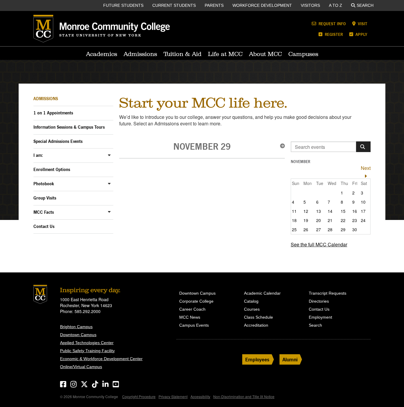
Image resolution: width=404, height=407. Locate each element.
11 (294, 211)
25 (294, 229)
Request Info (331, 23)
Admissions (140, 54)
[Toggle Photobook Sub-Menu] (109, 183)
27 (318, 229)
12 (305, 211)
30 (354, 229)
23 (354, 220)
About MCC (265, 54)
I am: (38, 155)
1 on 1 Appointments (53, 113)
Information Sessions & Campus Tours (69, 127)
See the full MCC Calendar (319, 244)
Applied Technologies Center (87, 342)
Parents (214, 5)
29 (343, 229)
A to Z (335, 5)
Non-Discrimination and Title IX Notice (243, 396)
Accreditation (256, 325)
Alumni (290, 359)
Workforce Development (262, 5)
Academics (101, 54)
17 (363, 211)
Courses (252, 309)
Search (365, 5)
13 (318, 211)
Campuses (303, 54)
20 (318, 220)
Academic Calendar (262, 293)
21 (330, 220)
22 (343, 220)
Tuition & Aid (182, 54)
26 (305, 229)
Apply (360, 34)
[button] (281, 145)
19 (305, 220)
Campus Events (194, 325)
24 (363, 220)
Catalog (251, 301)
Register (333, 34)
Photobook (43, 183)
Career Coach (192, 309)
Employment (320, 317)
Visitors (310, 5)
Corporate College (196, 301)
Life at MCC (225, 54)
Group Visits (44, 198)
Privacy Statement (173, 396)
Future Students (123, 5)
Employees (257, 359)
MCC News (189, 317)
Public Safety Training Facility (87, 350)
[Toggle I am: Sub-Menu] (109, 155)
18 (294, 220)
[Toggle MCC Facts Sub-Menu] (109, 211)
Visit (362, 23)
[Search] (363, 146)
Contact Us (43, 226)
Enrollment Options (51, 169)
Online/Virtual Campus (81, 366)
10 (363, 202)
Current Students (174, 5)
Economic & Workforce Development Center (101, 358)
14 (330, 211)
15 (343, 211)
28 (330, 229)
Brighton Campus (76, 326)
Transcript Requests (327, 293)
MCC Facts (43, 212)
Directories (319, 301)
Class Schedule (258, 317)
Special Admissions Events (58, 141)
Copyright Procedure (139, 396)
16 (354, 211)
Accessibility (200, 396)
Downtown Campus (78, 334)
